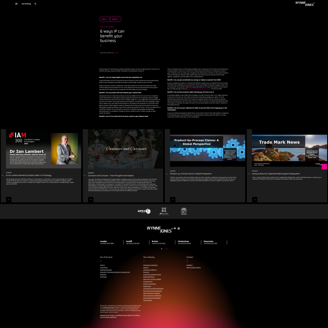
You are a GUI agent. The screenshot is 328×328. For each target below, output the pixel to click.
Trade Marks (104, 267)
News (104, 19)
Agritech (146, 267)
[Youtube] (178, 228)
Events (114, 19)
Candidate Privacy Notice (123, 315)
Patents (102, 265)
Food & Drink (147, 286)
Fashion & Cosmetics (149, 284)
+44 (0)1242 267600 (184, 243)
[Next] (324, 166)
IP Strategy (103, 277)
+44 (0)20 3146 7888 (107, 243)
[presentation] (41, 148)
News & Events (109, 26)
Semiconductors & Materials (152, 298)
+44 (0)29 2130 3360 (132, 243)
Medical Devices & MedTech (151, 293)
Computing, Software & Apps (152, 274)
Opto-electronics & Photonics (152, 295)
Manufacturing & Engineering (152, 291)
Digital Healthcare (148, 277)
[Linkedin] (174, 228)
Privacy (112, 315)
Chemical (146, 272)
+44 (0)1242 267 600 (210, 243)
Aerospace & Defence (149, 270)
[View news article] (8, 199)
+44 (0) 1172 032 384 (158, 243)
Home (101, 26)
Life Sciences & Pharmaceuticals (153, 288)
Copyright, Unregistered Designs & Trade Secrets (115, 272)
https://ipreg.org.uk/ (108, 307)
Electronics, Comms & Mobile (152, 279)
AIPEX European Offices (193, 267)
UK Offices (189, 265)
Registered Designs (106, 270)
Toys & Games (147, 300)
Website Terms (104, 315)
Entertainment (147, 281)
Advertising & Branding (150, 265)
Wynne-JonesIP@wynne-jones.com (198, 89)
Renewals (103, 274)
